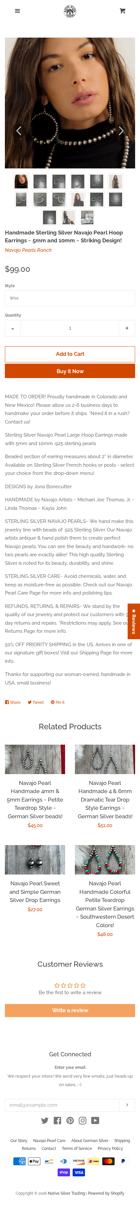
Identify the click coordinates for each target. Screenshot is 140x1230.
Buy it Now (70, 371)
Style (10, 286)
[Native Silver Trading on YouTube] (95, 1122)
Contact (49, 1148)
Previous (18, 131)
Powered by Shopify (106, 1193)
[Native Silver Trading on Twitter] (45, 1122)
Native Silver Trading (66, 1193)
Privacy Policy (110, 1148)
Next (121, 131)
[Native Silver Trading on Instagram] (83, 1122)
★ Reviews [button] (134, 621)
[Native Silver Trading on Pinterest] (70, 1122)
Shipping (122, 1140)
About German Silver (89, 1140)
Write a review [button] (70, 1010)
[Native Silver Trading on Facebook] (57, 1122)
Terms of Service (77, 1148)
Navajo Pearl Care (49, 1140)
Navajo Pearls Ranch (28, 250)
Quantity (13, 315)
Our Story (18, 1140)
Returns (29, 1148)
